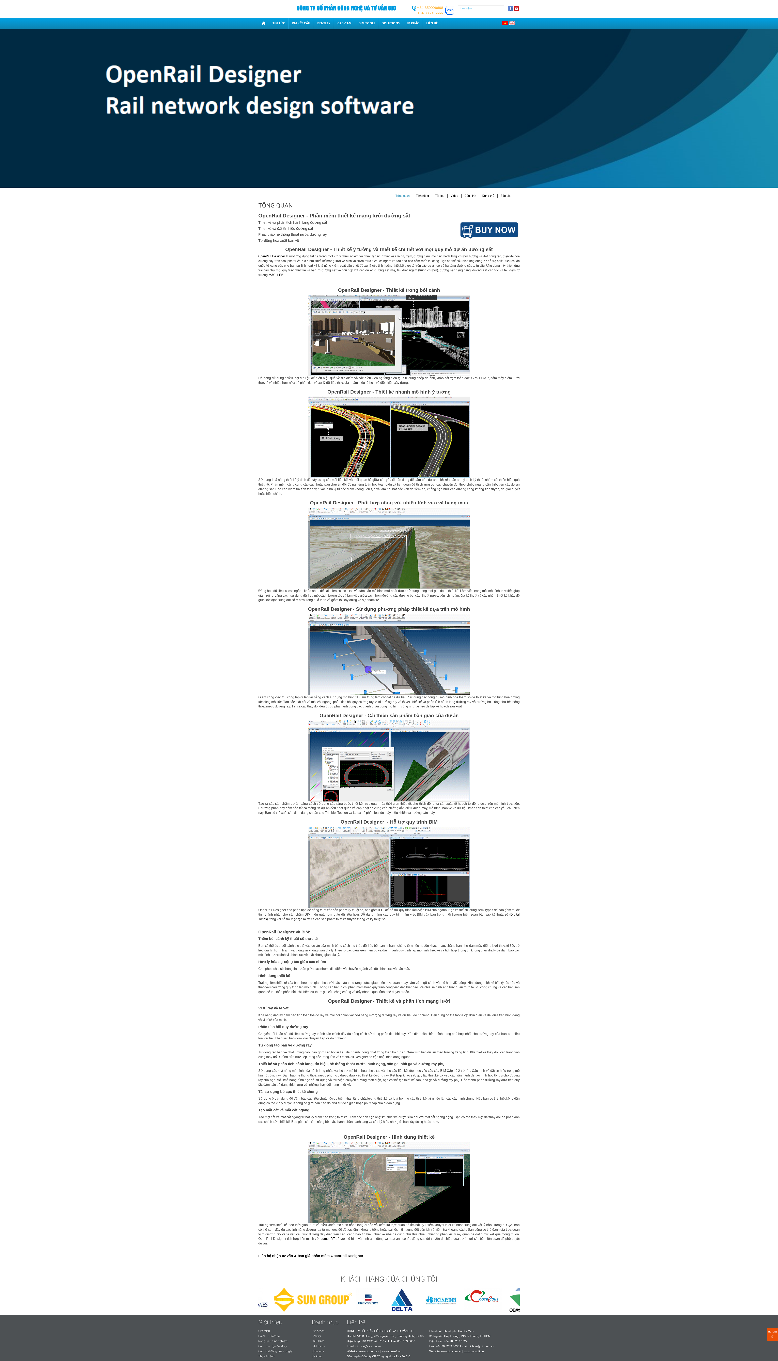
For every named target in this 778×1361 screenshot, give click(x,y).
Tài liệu (439, 196)
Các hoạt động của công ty (275, 1351)
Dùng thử (488, 196)
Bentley (323, 23)
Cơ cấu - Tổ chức (269, 1336)
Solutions (391, 23)
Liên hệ (432, 23)
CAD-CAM (344, 23)
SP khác (413, 23)
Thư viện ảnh (266, 1356)
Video (454, 196)
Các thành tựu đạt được (273, 1346)
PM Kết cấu (301, 23)
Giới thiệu (264, 1331)
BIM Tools (367, 23)
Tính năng (422, 196)
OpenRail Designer (271, 256)
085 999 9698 (406, 1341)
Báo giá (506, 196)
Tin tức (279, 23)
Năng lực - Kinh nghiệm (272, 1341)
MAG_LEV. (275, 275)
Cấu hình (470, 196)
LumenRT (328, 1238)
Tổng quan (402, 196)
